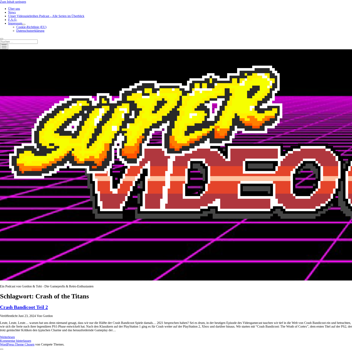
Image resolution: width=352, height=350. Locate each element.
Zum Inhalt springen (13, 1)
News (12, 12)
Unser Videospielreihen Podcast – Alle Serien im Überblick (46, 16)
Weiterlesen (7, 337)
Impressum (15, 23)
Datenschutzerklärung (30, 30)
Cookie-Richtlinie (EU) (31, 27)
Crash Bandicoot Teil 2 (24, 307)
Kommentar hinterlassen (15, 340)
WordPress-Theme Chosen (17, 344)
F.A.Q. (12, 19)
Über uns (14, 8)
